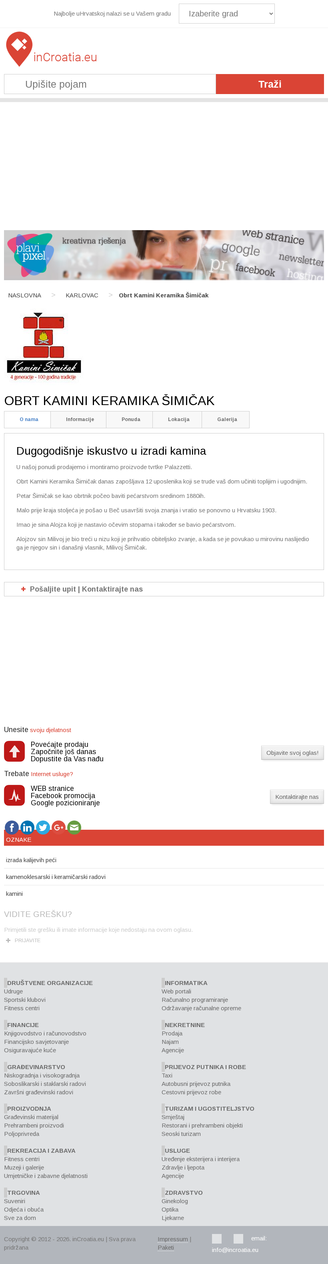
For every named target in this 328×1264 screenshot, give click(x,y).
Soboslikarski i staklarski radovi (45, 1083)
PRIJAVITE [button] (27, 940)
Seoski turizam (181, 1133)
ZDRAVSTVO (184, 1192)
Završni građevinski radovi (38, 1092)
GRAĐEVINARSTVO (36, 1066)
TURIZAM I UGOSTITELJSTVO (209, 1108)
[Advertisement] (164, 162)
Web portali (176, 991)
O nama (29, 419)
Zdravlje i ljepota (183, 1167)
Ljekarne (173, 1217)
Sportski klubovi (25, 999)
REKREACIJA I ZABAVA (41, 1150)
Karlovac (82, 295)
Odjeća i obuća (24, 1209)
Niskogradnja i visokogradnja (42, 1075)
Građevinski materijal (31, 1117)
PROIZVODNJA (29, 1108)
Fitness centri (22, 1008)
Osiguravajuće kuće (30, 1050)
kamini (14, 893)
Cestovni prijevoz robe (191, 1092)
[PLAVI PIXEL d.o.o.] (164, 278)
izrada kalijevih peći (31, 860)
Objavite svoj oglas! (292, 752)
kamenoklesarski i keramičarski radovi (56, 876)
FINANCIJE (23, 1024)
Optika (170, 1209)
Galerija (227, 419)
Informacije (80, 419)
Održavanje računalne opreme (201, 1008)
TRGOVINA (23, 1192)
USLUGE (177, 1150)
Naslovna (24, 295)
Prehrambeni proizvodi (34, 1125)
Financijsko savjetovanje (36, 1041)
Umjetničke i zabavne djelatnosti (46, 1175)
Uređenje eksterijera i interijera (201, 1159)
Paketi (166, 1247)
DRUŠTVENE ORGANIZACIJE (50, 982)
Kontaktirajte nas (297, 796)
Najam (170, 1041)
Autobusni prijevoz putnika (196, 1083)
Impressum (173, 1239)
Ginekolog (175, 1201)
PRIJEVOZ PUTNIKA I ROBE (205, 1066)
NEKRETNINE (185, 1024)
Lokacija (179, 419)
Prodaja (172, 1033)
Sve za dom (20, 1217)
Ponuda (131, 419)
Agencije (173, 1050)
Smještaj (173, 1117)
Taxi (167, 1075)
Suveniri (14, 1201)
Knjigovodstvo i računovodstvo (45, 1033)
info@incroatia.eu (235, 1249)
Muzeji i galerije (24, 1167)
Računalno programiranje (195, 999)
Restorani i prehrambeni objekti (202, 1125)
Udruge (13, 991)
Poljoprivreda (21, 1133)
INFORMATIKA (186, 982)
